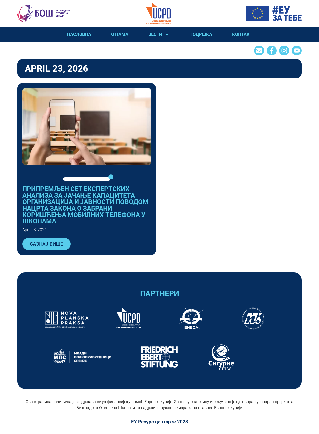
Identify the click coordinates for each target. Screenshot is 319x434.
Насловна (79, 34)
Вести (155, 34)
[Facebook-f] (272, 50)
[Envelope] (259, 50)
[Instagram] (284, 50)
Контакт (242, 34)
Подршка (200, 34)
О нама (119, 34)
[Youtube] (297, 50)
